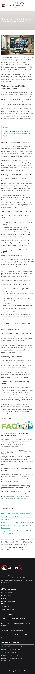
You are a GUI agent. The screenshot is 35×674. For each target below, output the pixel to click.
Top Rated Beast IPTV (7, 606)
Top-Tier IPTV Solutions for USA (10, 652)
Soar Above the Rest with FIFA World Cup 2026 (16, 514)
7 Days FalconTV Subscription (15, 133)
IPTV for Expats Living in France (10, 655)
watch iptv (27, 550)
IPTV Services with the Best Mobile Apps (14, 499)
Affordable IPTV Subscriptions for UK (11, 647)
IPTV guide (18, 542)
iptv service (15, 544)
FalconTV (19, 3)
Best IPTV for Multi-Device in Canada (11, 658)
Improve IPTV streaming (25, 539)
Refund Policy (5, 582)
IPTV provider (6, 544)
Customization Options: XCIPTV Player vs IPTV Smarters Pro (16, 527)
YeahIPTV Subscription (7, 609)
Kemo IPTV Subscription (8, 601)
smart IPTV (19, 550)
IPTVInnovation (28, 542)
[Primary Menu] (32, 5)
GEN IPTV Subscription (7, 592)
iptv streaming (18, 547)
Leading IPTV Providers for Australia (11, 649)
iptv (2, 542)
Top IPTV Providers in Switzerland (10, 661)
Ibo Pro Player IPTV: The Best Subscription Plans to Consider (16, 518)
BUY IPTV (4, 539)
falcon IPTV (12, 539)
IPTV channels (9, 542)
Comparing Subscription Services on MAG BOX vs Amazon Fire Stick (17, 532)
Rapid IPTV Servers (6, 595)
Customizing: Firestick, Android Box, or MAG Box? (17, 522)
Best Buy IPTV (5, 598)
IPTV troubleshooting (8, 550)
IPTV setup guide (6, 547)
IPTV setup (23, 544)
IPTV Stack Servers (6, 604)
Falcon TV (23, 671)
